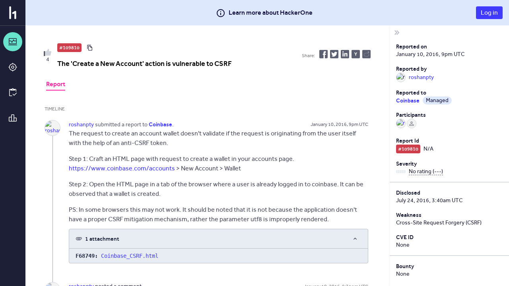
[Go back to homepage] (12, 12)
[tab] (55, 85)
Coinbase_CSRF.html (129, 256)
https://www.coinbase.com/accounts (122, 168)
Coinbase (408, 100)
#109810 (69, 47)
